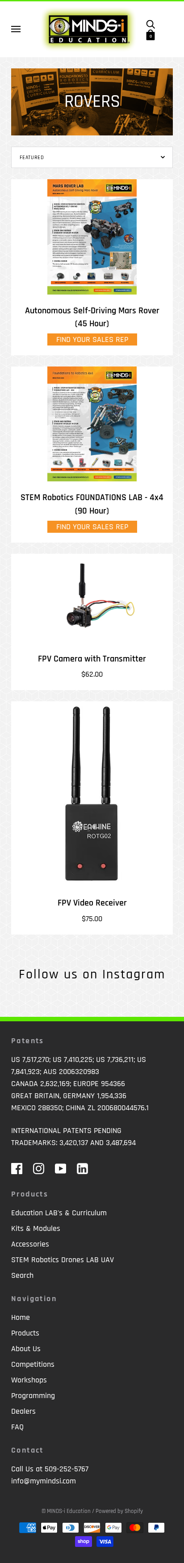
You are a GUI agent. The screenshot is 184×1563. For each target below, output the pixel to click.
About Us (26, 1349)
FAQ (17, 1427)
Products (25, 1333)
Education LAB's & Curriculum (59, 1213)
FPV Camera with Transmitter (92, 659)
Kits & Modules (35, 1228)
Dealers (23, 1411)
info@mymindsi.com (43, 1481)
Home (20, 1317)
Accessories (30, 1244)
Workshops (29, 1380)
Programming (33, 1395)
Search (22, 1275)
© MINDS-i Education (66, 1511)
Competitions (32, 1364)
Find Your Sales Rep (92, 339)
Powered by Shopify (119, 1511)
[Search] (150, 24)
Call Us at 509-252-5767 (49, 1469)
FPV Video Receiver (92, 903)
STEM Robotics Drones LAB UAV (62, 1260)
